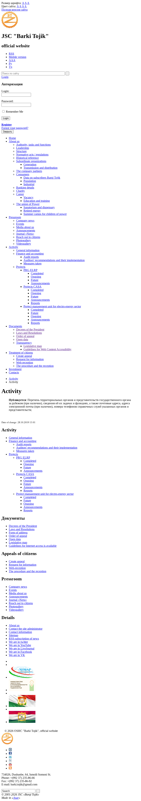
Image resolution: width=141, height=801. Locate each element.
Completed (37, 273)
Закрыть (7, 131)
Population (30, 181)
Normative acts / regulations (32, 154)
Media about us (25, 227)
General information (27, 250)
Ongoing (36, 276)
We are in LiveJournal (21, 648)
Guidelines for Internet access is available (33, 545)
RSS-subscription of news (24, 638)
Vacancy (28, 197)
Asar (16, 797)
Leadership (22, 147)
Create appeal (24, 355)
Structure (21, 151)
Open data (22, 339)
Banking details (25, 187)
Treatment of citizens (21, 352)
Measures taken (32, 263)
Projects (20, 266)
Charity (20, 190)
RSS (11, 53)
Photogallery (23, 240)
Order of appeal (25, 336)
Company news (25, 220)
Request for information (30, 359)
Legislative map (33, 346)
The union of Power (27, 204)
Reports (35, 303)
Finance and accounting (30, 253)
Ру (10, 63)
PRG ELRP (30, 270)
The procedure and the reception (35, 365)
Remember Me (14, 111)
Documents (15, 326)
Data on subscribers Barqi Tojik (42, 177)
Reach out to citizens (28, 237)
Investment (15, 369)
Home (12, 138)
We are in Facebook (20, 651)
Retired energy (32, 210)
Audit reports (31, 256)
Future (34, 280)
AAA (12, 60)
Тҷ (10, 66)
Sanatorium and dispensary (39, 207)
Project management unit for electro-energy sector (52, 306)
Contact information (20, 632)
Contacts (14, 372)
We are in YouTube (20, 645)
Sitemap (13, 635)
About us (14, 141)
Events (20, 223)
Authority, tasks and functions (33, 144)
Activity (13, 247)
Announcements (25, 230)
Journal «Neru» (25, 233)
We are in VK (17, 655)
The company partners (29, 171)
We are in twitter (18, 641)
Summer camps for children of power (45, 214)
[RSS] (10, 768)
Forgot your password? (14, 127)
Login (4, 77)
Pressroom (15, 217)
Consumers (22, 174)
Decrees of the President (30, 329)
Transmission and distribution (40, 167)
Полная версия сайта (14, 9)
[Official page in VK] (10, 749)
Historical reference (27, 157)
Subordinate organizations (31, 161)
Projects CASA (32, 286)
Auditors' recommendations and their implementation (54, 260)
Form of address (18, 532)
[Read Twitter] (10, 757)
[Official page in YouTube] (10, 764)
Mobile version (17, 57)
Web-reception (24, 362)
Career (20, 194)
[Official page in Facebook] (10, 753)
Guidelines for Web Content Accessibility (47, 349)
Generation (30, 164)
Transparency (24, 342)
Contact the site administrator (25, 628)
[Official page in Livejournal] (10, 760)
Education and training (37, 200)
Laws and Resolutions (29, 332)
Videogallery (23, 243)
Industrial (29, 184)
